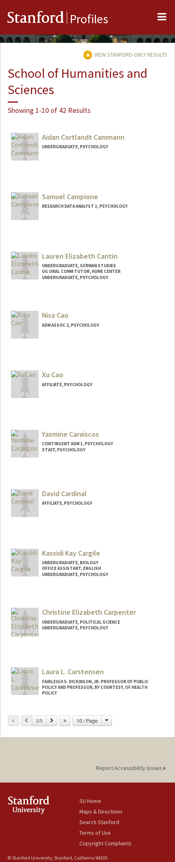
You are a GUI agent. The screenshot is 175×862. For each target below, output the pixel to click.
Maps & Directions (100, 811)
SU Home (90, 801)
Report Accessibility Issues (130, 768)
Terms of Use (95, 832)
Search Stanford (99, 822)
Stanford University (43, 805)
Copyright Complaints (105, 843)
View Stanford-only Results (130, 54)
